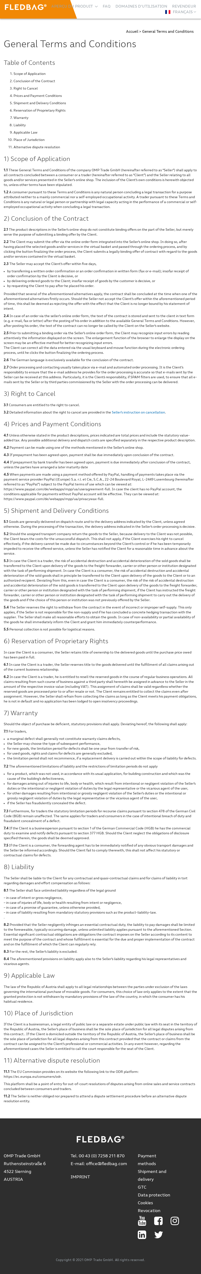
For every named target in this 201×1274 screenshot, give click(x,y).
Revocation (149, 1211)
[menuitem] (74, 6)
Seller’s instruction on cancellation (138, 412)
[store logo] (26, 7)
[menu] (123, 6)
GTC (142, 1187)
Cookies (145, 1203)
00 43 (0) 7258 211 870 (102, 1156)
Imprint (80, 1177)
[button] (180, 12)
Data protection (154, 1195)
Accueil (132, 32)
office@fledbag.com (106, 1164)
